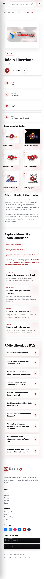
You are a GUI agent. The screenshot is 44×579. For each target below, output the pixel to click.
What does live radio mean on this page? (19, 414)
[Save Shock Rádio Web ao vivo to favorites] (25, 131)
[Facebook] (5, 529)
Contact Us (8, 519)
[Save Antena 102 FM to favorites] (4, 152)
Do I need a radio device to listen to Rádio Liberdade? (18, 450)
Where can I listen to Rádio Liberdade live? (18, 362)
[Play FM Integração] (32, 178)
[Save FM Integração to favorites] (25, 173)
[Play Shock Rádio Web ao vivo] (32, 136)
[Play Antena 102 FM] (12, 157)
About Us (7, 514)
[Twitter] (10, 529)
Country (11, 12)
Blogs (6, 503)
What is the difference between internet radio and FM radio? (18, 426)
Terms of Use (8, 517)
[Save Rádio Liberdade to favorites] (25, 70)
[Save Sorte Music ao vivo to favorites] (25, 152)
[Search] (32, 4)
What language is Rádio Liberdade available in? (16, 383)
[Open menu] (4, 4)
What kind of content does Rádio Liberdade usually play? (19, 373)
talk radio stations (30, 255)
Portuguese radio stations (16, 250)
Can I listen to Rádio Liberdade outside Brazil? (19, 404)
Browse (6, 495)
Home (4, 12)
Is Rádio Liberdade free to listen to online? (17, 394)
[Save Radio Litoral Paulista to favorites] (4, 173)
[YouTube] (24, 529)
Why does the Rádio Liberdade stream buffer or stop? (18, 439)
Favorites (7, 498)
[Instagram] (15, 529)
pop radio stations (13, 255)
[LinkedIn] (19, 529)
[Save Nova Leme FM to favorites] (4, 131)
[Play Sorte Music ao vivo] (32, 157)
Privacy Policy (9, 512)
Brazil (18, 12)
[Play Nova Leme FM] (12, 136)
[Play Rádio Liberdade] (7, 70)
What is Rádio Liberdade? (17, 352)
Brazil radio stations (13, 245)
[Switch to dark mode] (39, 4)
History (6, 500)
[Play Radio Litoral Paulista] (12, 178)
